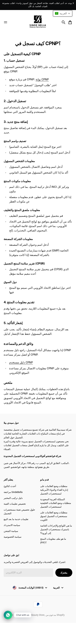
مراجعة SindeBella (13, 492)
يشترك (63, 572)
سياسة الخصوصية (12, 536)
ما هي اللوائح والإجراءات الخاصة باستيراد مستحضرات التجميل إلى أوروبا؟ (56, 529)
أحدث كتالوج (10, 486)
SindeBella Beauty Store (32, 615)
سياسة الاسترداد (12, 525)
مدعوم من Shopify (55, 615)
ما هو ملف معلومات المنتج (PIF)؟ (53, 540)
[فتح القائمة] (5, 22)
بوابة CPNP (42, 79)
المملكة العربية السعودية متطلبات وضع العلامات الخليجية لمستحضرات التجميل (55, 503)
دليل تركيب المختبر (13, 498)
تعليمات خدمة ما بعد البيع (16, 519)
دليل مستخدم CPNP (21, 362)
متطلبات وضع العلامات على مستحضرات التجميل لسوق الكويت (53, 516)
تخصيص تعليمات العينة (15, 503)
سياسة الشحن (11, 531)
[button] (62, 13)
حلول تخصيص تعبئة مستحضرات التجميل (19, 511)
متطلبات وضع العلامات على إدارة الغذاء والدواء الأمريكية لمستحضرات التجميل (54, 490)
